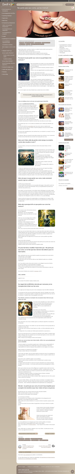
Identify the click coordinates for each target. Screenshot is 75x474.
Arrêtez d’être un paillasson (68, 85)
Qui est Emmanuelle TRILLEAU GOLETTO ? (8, 64)
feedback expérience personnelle (24, 440)
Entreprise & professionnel (8, 22)
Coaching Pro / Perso (63, 48)
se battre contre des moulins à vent (37, 44)
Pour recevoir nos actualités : (65, 183)
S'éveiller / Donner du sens (65, 51)
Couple (4, 36)
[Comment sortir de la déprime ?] (61, 72)
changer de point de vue (29, 42)
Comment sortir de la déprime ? (69, 70)
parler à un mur (22, 44)
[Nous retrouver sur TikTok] (5, 0)
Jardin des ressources (7, 69)
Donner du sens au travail (64, 50)
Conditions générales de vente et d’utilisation (50, 466)
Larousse (36, 271)
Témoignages (62, 52)
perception (28, 44)
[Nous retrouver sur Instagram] (3, 0)
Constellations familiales (7, 44)
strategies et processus (44, 440)
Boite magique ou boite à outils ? (8, 47)
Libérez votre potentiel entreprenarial (7, 26)
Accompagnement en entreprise (6, 33)
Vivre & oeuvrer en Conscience (6, 10)
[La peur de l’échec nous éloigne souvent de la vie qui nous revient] (61, 93)
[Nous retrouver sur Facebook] (1, 0)
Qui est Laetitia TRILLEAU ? (8, 53)
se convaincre (30, 126)
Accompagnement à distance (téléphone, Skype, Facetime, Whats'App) (65, 46)
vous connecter (26, 454)
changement (27, 438)
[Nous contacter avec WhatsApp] (10, 0)
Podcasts (4, 71)
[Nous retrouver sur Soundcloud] (8, 0)
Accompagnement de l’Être (8, 13)
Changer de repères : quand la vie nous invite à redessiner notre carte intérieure (69, 79)
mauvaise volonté (38, 42)
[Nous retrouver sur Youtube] (7, 0)
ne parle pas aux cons (46, 42)
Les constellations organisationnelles (6, 41)
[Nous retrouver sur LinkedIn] (4, 0)
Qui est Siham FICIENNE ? (7, 61)
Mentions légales (21, 466)
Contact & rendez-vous (7, 67)
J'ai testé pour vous (34, 440)
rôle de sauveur (32, 424)
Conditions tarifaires (7, 58)
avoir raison (22, 42)
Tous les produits (68, 139)
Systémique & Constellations (9, 38)
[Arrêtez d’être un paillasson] (61, 86)
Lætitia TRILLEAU (31, 41)
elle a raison (33, 106)
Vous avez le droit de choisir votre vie (69, 98)
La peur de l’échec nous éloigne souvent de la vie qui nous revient (68, 92)
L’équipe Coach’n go (7, 50)
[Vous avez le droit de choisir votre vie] (61, 99)
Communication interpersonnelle (36, 438)
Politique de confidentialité (33, 466)
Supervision (5, 18)
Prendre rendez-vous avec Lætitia (8, 56)
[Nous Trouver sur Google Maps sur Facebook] (11, 0)
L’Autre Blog (5, 74)
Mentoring (4, 20)
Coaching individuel (6, 15)
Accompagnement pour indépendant (7, 29)
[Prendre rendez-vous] (13, 0)
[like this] (36, 433)
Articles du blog (21, 438)
